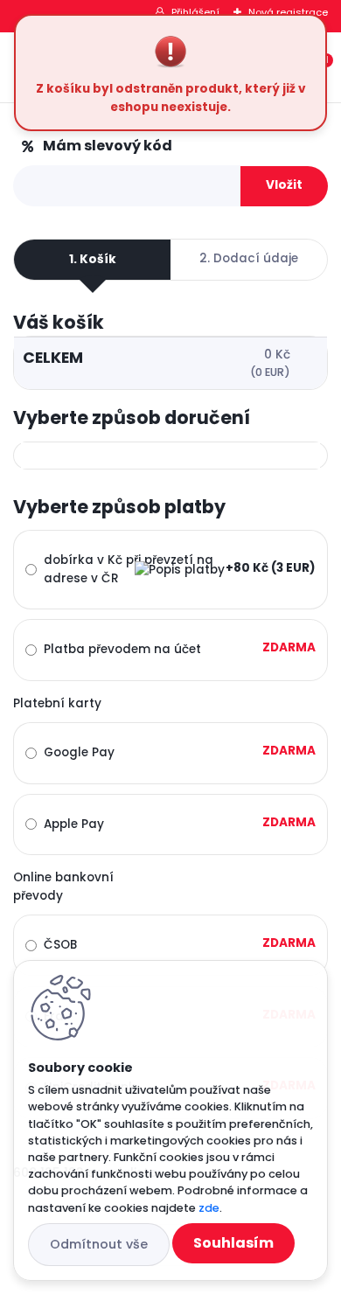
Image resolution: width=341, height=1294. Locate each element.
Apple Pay (74, 824)
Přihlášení (195, 12)
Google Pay (79, 752)
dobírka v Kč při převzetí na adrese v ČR (128, 569)
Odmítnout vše (99, 1244)
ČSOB (60, 944)
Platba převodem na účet (122, 649)
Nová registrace (288, 12)
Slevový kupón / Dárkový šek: (131, 146)
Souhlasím (233, 1243)
